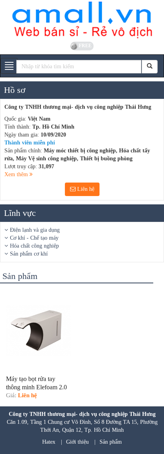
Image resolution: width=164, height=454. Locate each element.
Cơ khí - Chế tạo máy (34, 238)
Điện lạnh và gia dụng (35, 230)
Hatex (48, 442)
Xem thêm (16, 174)
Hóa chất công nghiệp (34, 246)
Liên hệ (85, 189)
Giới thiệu (77, 442)
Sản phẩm (111, 442)
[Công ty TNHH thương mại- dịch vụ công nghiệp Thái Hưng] (82, 20)
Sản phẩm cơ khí (29, 254)
